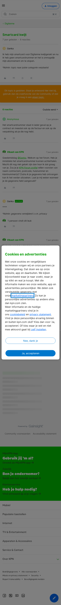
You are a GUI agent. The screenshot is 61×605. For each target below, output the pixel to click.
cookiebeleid (17, 314)
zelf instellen (38, 329)
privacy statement (40, 314)
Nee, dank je (30, 340)
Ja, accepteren (30, 353)
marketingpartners (22, 295)
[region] (31, 302)
